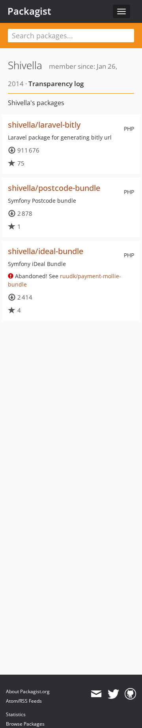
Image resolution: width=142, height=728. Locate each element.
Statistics (16, 714)
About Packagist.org (28, 691)
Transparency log (56, 83)
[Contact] (96, 694)
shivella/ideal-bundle (45, 251)
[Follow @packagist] (113, 694)
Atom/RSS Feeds (24, 701)
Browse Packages (25, 723)
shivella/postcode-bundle (54, 188)
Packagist (29, 11)
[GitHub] (130, 694)
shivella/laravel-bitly (44, 124)
